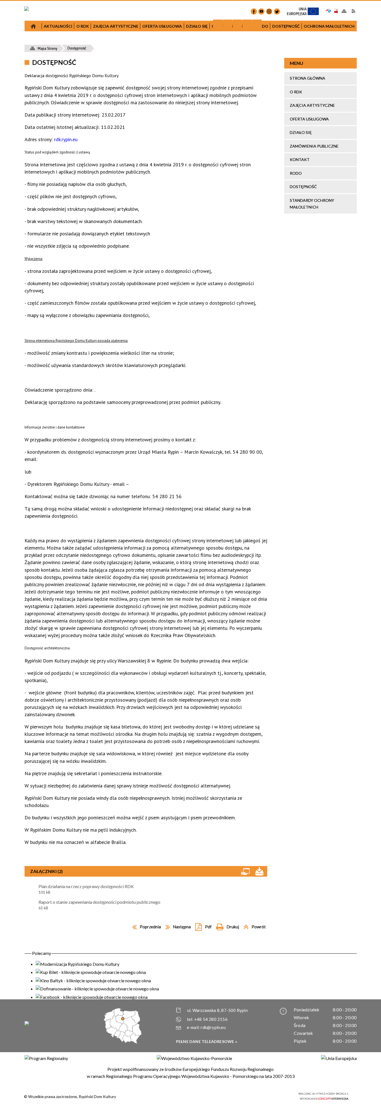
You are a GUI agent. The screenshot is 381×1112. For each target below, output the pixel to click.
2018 (149, 86)
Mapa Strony (344, 11)
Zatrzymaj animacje (218, 24)
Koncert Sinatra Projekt (229, 184)
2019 (229, 78)
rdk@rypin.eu (213, 1027)
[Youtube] (261, 11)
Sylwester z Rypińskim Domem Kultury (230, 126)
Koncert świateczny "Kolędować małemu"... (150, 156)
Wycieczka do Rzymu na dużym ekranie (70, 117)
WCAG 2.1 (282, 1095)
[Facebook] (254, 11)
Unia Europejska (305, 11)
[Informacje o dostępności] (227, 24)
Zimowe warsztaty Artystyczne (229, 148)
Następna (176, 925)
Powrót (253, 925)
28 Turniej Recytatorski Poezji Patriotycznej (150, 202)
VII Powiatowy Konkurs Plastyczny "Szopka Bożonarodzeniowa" (70, 56)
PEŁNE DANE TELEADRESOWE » (206, 1041)
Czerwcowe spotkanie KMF (70, 240)
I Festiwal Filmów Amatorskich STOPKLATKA (70, 172)
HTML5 (256, 1095)
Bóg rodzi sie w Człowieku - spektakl (229, 137)
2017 (70, 42)
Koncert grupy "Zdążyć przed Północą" (150, 217)
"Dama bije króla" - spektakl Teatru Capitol (70, 154)
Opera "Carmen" (70, 128)
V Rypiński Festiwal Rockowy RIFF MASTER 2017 (70, 215)
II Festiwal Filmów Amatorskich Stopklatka (150, 231)
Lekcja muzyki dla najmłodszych (70, 106)
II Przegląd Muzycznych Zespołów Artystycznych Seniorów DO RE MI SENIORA (70, 193)
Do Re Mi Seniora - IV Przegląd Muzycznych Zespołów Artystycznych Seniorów (230, 166)
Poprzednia (145, 925)
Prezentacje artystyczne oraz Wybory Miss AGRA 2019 (229, 223)
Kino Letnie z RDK (230, 237)
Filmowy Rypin (70, 140)
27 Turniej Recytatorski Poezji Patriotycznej (70, 74)
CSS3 (264, 1095)
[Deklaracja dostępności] (237, 24)
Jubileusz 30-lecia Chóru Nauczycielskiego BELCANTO (70, 92)
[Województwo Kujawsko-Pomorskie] (194, 1058)
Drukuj (226, 925)
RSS (353, 11)
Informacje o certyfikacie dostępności (195, 1096)
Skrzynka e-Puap (328, 10)
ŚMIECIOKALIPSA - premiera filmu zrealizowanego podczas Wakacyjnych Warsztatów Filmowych (230, 202)
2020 (309, 146)
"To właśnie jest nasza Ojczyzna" (150, 188)
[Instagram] (269, 11)
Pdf (202, 925)
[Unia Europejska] (339, 1058)
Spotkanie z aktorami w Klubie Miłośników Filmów (150, 173)
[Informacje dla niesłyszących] (247, 24)
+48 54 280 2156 (211, 1019)
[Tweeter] (277, 11)
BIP (336, 11)
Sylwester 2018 (149, 141)
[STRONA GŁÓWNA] (33, 26)
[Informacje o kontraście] (257, 24)
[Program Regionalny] (46, 1058)
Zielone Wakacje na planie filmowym (70, 229)
